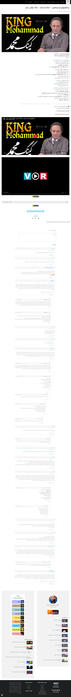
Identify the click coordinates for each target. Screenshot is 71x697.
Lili (46, 487)
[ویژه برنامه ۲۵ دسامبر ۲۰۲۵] (65, 620)
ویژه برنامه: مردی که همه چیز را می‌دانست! (55, 640)
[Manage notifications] (2, 695)
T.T (43, 394)
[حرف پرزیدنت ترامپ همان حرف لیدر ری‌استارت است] (30, 642)
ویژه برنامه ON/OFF (58, 625)
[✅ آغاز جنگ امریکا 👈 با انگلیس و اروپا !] (30, 647)
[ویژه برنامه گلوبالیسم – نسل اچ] (65, 630)
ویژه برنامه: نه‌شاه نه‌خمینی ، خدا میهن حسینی (54, 635)
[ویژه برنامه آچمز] (65, 650)
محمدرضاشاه (63, 82)
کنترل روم (42, 687)
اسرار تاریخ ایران (42, 690)
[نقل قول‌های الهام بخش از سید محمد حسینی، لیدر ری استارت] (65, 660)
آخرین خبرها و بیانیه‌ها (28, 639)
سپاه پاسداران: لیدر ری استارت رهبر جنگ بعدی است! (18, 671)
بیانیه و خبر (28, 685)
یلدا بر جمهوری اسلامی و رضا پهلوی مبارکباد (20, 667)
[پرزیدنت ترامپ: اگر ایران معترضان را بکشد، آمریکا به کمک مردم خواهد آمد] (30, 657)
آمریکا (59, 84)
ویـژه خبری (28, 687)
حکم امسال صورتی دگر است (64, 11)
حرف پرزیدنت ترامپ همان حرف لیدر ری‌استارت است (18, 642)
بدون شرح (42, 688)
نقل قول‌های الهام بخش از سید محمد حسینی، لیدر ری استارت (52, 659)
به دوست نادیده (44, 562)
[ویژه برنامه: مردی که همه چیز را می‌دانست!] (65, 640)
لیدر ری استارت (62, 60)
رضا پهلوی (62, 221)
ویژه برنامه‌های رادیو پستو (42, 693)
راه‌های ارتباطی (56, 692)
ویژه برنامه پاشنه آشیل (58, 645)
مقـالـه (29, 688)
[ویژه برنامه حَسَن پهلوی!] (65, 655)
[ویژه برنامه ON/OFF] (65, 625)
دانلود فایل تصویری (36, 196)
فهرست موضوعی (28, 691)
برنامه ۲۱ (59, 106)
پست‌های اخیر (64, 617)
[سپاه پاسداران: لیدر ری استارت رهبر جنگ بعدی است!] (30, 672)
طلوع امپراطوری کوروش (42, 692)
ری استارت (42, 685)
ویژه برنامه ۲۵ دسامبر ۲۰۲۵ (57, 620)
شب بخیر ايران (42, 689)
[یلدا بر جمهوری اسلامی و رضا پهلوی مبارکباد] (30, 667)
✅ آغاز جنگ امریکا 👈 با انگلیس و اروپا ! (20, 647)
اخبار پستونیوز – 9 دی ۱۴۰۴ (22, 662)
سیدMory (45, 363)
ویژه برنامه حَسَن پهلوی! (58, 655)
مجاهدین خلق (48, 74)
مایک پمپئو (58, 221)
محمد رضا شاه (48, 221)
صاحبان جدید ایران (65, 108)
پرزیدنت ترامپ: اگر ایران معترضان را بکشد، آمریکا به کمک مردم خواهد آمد (15, 657)
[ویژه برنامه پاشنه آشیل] (65, 645)
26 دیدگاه (52, 11)
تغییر (42, 686)
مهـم (28, 686)
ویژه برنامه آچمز (59, 650)
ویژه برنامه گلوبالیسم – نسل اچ (56, 630)
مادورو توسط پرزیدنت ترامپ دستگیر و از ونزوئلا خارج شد (18, 652)
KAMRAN (45, 299)
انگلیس (56, 63)
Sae (46, 439)
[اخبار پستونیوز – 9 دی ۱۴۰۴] (30, 662)
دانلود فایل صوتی (36, 205)
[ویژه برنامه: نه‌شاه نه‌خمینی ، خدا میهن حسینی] (65, 635)
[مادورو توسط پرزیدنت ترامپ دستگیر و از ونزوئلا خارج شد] (30, 652)
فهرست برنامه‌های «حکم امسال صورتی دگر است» (35, 211)
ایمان (41, 404)
